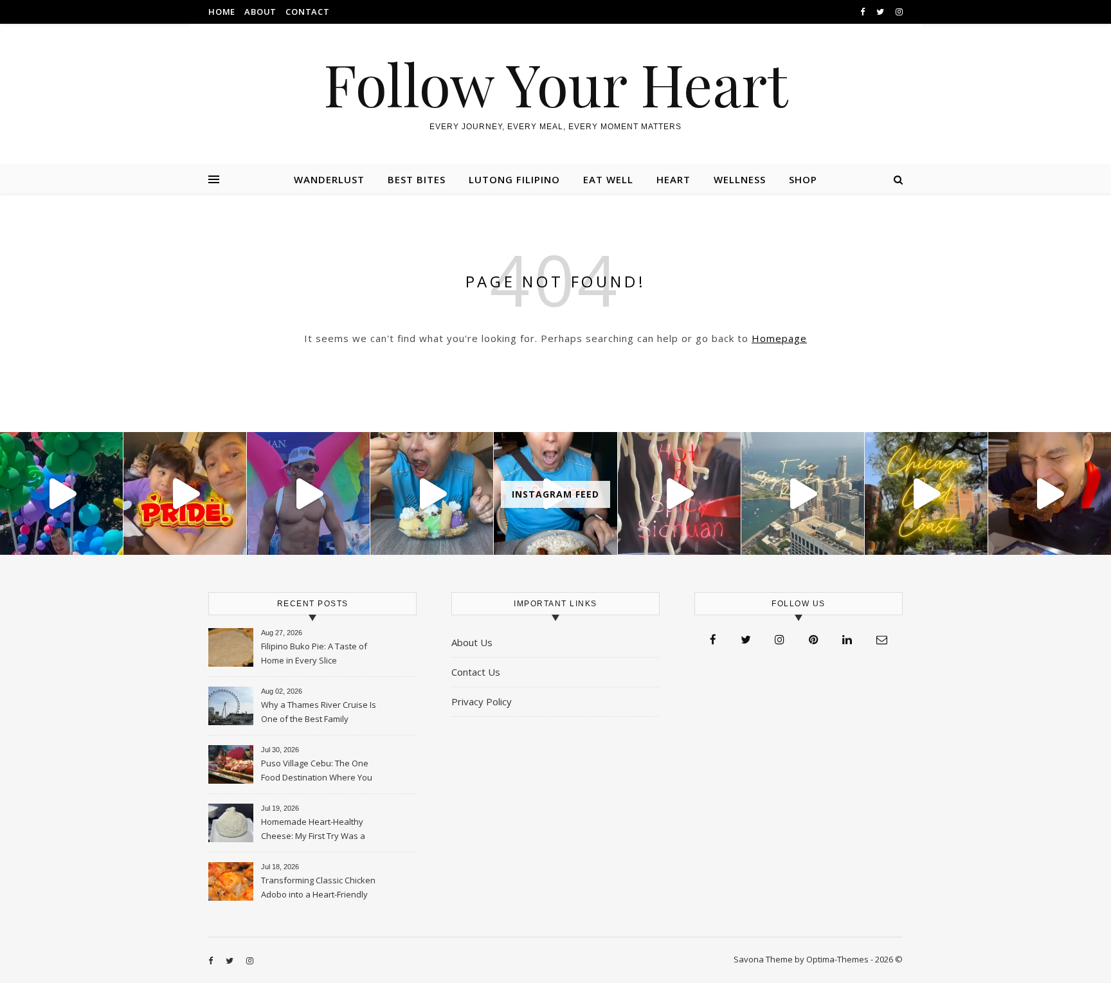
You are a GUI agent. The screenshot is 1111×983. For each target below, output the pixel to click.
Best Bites (417, 179)
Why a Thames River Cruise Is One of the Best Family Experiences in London (318, 713)
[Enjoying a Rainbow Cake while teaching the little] (184, 493)
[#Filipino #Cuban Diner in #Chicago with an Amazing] (431, 493)
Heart (673, 179)
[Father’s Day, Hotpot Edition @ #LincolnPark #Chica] (1049, 493)
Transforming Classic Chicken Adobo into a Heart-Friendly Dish (318, 888)
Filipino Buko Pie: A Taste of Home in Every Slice (314, 653)
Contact (307, 11)
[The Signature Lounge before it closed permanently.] (802, 493)
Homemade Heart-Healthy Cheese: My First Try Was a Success (313, 830)
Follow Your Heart (555, 84)
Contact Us (475, 671)
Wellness (740, 179)
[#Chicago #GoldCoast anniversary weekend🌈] (926, 493)
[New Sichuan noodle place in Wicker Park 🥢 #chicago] (679, 493)
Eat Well (608, 179)
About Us (471, 642)
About (260, 11)
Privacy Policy (481, 701)
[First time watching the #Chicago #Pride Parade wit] (61, 493)
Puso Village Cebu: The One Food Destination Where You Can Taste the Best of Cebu (316, 771)
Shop (803, 179)
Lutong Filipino (514, 179)
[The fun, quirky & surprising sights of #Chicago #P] (308, 493)
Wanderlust (329, 179)
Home (221, 11)
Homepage (779, 338)
